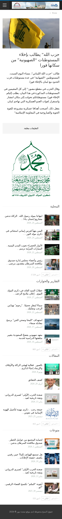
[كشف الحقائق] (52, 384)
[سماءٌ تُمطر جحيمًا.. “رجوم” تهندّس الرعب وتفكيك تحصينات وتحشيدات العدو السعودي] (52, 309)
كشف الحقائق (35, 380)
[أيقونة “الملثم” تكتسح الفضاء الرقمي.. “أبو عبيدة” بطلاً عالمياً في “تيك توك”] (52, 488)
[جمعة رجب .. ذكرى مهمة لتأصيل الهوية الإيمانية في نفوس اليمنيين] (52, 413)
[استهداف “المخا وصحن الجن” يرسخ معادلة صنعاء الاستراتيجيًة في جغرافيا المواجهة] (52, 324)
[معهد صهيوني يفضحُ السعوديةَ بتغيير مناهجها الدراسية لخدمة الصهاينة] (52, 339)
